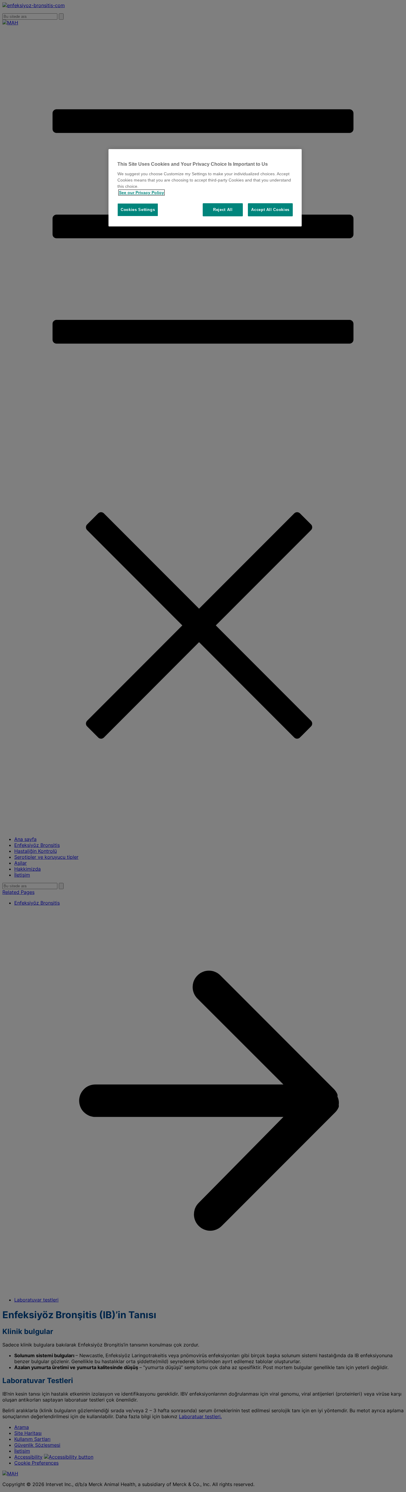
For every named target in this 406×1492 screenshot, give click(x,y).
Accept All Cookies (270, 209)
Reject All (223, 209)
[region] (205, 187)
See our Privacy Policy (141, 192)
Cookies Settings (138, 209)
